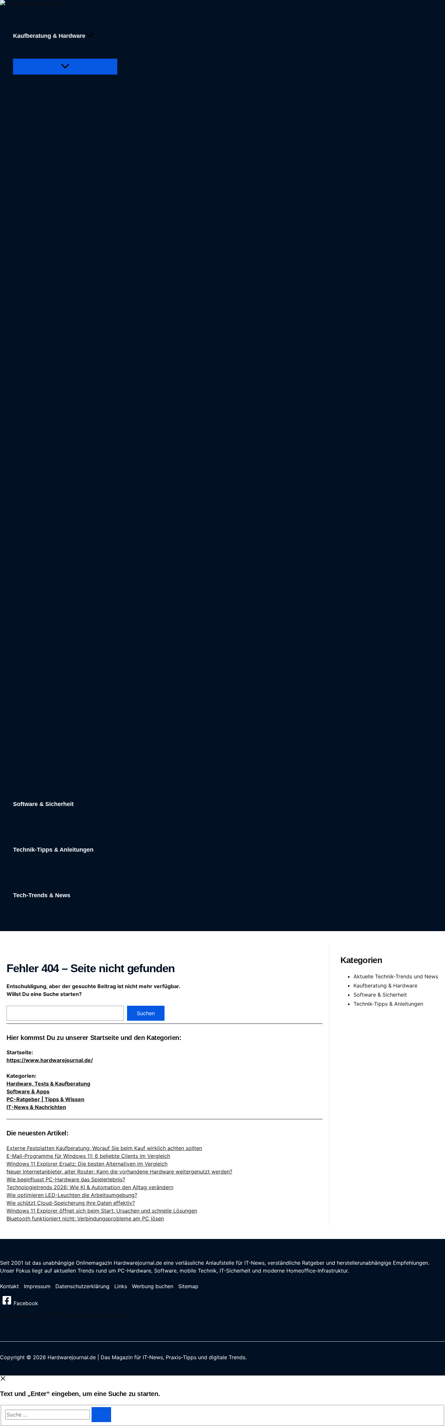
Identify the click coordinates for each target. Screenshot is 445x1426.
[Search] (101, 1414)
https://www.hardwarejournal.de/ (50, 1060)
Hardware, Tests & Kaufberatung (48, 1083)
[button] (89, 36)
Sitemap (188, 1286)
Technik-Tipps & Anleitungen (388, 1004)
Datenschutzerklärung (82, 1286)
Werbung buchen (152, 1286)
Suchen (146, 1013)
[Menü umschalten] (65, 67)
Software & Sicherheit (380, 994)
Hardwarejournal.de (138, 1263)
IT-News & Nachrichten (36, 1107)
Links (120, 1286)
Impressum (37, 1286)
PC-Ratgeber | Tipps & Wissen (45, 1099)
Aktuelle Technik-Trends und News (395, 976)
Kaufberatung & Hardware (385, 985)
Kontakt (9, 1286)
